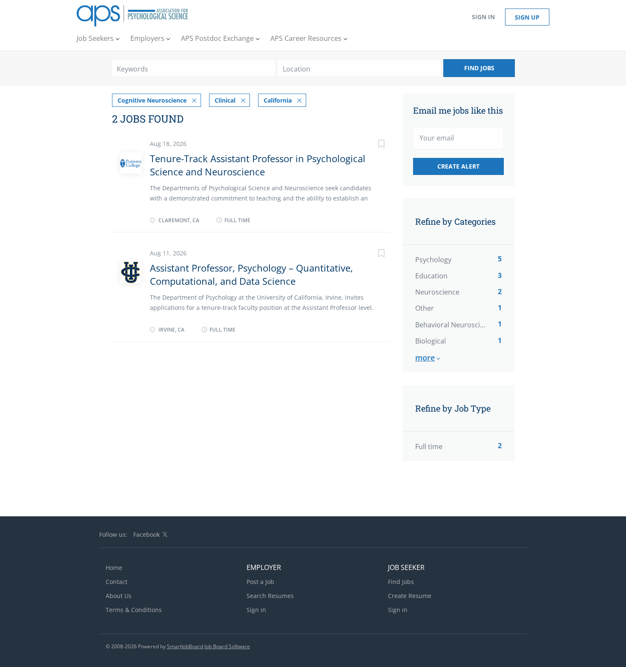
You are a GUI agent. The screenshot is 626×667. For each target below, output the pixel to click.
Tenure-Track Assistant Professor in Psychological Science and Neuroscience (257, 165)
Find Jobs (479, 68)
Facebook (146, 534)
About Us (119, 596)
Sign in (483, 17)
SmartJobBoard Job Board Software (208, 646)
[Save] (372, 145)
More (425, 357)
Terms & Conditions (134, 610)
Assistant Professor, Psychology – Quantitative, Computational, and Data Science (251, 274)
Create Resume (409, 596)
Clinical (225, 100)
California (278, 100)
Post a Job (260, 582)
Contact (116, 582)
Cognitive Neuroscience (152, 100)
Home (114, 568)
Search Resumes (270, 596)
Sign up (527, 17)
